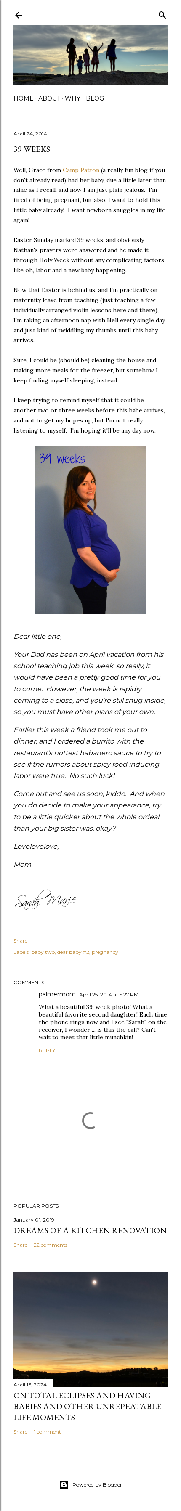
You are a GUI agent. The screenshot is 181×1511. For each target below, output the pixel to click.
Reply (47, 1050)
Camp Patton (81, 170)
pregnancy (105, 952)
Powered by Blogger (97, 1485)
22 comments (50, 1245)
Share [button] (20, 940)
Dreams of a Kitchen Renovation (90, 1230)
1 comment (47, 1432)
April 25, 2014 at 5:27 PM (108, 994)
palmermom (57, 994)
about (49, 98)
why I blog (84, 98)
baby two (43, 952)
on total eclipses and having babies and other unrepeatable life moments (87, 1406)
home (23, 98)
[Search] (162, 13)
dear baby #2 (73, 952)
